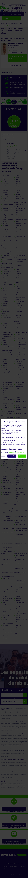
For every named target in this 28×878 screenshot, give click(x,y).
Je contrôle (11, 456)
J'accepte (22, 456)
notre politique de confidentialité (16, 452)
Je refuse (3, 456)
